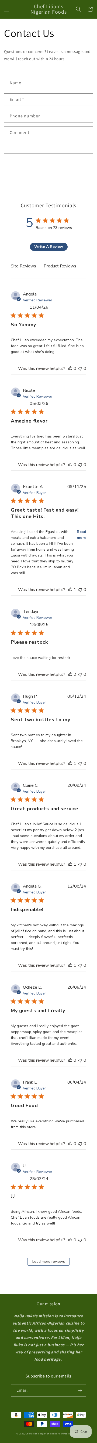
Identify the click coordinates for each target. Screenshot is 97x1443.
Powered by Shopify (69, 1433)
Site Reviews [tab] (23, 266)
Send (20, 168)
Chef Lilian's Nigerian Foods (41, 1433)
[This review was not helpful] (80, 368)
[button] (7, 9)
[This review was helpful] (70, 368)
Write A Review (48, 246)
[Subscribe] (80, 1390)
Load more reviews (48, 1261)
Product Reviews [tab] (60, 266)
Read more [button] (81, 534)
